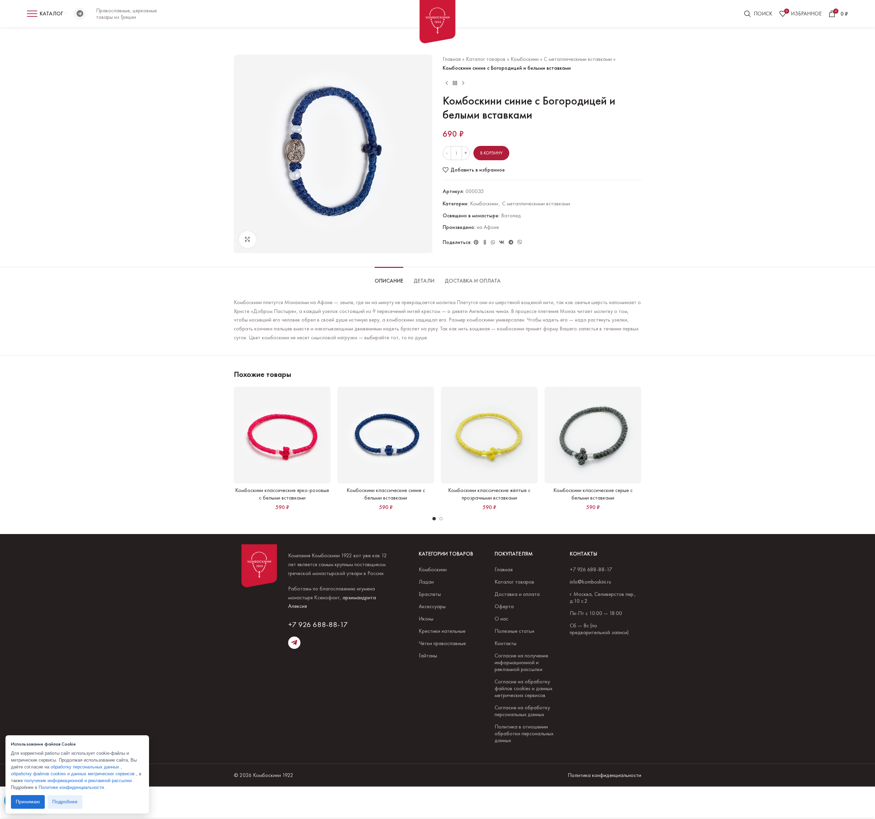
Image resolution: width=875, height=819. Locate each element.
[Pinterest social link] (476, 242)
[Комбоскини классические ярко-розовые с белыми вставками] (282, 435)
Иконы (426, 618)
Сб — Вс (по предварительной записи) (599, 629)
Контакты (505, 643)
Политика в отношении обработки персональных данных (524, 733)
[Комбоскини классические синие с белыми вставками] (385, 435)
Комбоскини (525, 59)
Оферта (504, 606)
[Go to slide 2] (441, 518)
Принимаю (28, 801)
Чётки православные (442, 643)
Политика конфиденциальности (604, 775)
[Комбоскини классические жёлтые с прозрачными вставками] (489, 435)
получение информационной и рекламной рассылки (78, 780)
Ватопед (511, 215)
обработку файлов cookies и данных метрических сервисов (73, 773)
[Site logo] (437, 24)
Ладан (426, 581)
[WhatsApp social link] (493, 242)
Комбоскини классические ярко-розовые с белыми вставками (282, 494)
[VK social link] (502, 242)
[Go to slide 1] (434, 518)
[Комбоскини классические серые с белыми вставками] (592, 435)
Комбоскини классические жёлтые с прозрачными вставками (489, 494)
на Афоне (488, 227)
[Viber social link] (519, 242)
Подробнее (65, 801)
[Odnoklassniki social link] (485, 242)
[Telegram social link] (511, 242)
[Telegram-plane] (294, 643)
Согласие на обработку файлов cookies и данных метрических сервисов (523, 688)
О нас (501, 618)
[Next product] (463, 83)
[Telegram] (79, 14)
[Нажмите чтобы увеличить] (247, 239)
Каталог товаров (486, 59)
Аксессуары (432, 606)
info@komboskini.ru (590, 581)
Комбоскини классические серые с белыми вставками (593, 494)
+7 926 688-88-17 (318, 624)
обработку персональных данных (86, 766)
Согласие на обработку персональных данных (522, 711)
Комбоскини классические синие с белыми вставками (386, 494)
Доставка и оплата (517, 594)
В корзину (491, 153)
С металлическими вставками (578, 59)
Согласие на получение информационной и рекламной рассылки (521, 662)
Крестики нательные (442, 630)
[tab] (389, 277)
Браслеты (430, 594)
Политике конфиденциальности (72, 787)
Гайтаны (428, 655)
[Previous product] (447, 83)
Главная (452, 59)
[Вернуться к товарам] (455, 83)
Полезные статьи (514, 630)
